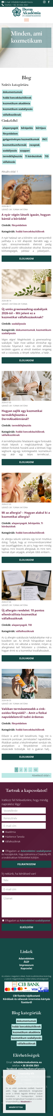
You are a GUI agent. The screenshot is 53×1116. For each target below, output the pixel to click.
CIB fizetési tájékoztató (26, 995)
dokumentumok (25, 330)
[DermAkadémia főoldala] (26, 12)
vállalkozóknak (11, 435)
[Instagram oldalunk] (44, 2)
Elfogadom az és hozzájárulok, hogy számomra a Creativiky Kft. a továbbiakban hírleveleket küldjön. (26, 854)
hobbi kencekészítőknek (30, 231)
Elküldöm (26, 927)
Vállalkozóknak (12, 841)
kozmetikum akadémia (16, 103)
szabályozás (19, 323)
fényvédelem (19, 225)
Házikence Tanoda (14, 836)
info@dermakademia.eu (22, 2)
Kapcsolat (26, 968)
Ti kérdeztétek (33, 156)
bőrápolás (34, 523)
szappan (25, 150)
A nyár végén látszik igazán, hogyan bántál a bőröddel (26, 217)
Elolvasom (26, 258)
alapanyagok (19, 523)
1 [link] (16, 769)
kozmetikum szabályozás (18, 109)
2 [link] (21, 769)
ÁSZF (26, 961)
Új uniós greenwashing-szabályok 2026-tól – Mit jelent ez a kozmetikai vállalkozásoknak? (24, 313)
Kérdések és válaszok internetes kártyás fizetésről (26, 1000)
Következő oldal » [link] (41, 775)
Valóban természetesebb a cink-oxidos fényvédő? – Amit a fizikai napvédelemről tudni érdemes (24, 713)
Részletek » (26, 1101)
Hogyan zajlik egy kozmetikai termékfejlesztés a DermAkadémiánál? (22, 415)
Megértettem (16, 1107)
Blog (26, 78)
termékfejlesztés (21, 425)
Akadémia (10, 832)
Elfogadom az (27, 920)
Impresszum (26, 965)
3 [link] (25, 769)
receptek (34, 145)
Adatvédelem (26, 958)
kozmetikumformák (14, 145)
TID (30, 625)
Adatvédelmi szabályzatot (36, 851)
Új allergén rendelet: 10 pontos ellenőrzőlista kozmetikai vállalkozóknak (23, 614)
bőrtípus (41, 128)
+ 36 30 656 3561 (30, 1065)
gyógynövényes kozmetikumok (21, 139)
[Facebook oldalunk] (49, 2)
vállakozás (9, 162)
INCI (44, 139)
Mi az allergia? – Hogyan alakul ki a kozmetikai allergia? (26, 515)
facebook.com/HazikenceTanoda (26, 1068)
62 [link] (35, 769)
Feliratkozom (26, 864)
